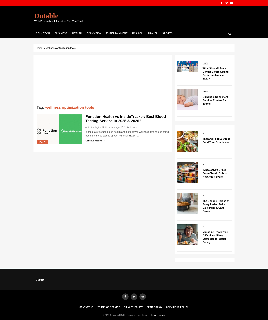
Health (77, 33)
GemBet (40, 279)
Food (205, 133)
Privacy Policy (133, 307)
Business (61, 33)
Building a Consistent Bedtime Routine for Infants (215, 100)
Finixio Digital (94, 127)
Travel (153, 33)
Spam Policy (154, 307)
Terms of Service (109, 307)
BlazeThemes (158, 315)
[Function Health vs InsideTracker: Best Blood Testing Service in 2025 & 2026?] (59, 129)
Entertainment (116, 33)
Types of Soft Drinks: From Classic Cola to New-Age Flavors (215, 173)
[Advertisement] (103, 81)
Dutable (46, 16)
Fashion (137, 33)
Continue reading (93, 140)
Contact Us (86, 307)
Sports (167, 33)
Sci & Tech (43, 33)
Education (94, 33)
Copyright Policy (177, 307)
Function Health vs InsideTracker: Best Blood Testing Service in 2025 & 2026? (125, 118)
